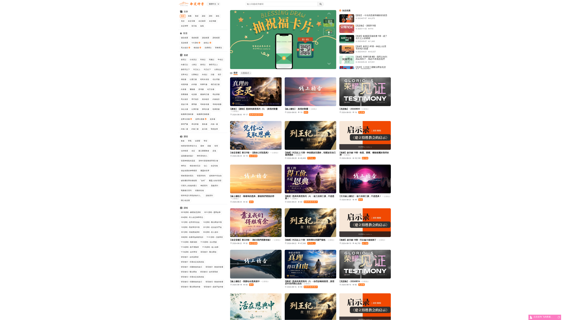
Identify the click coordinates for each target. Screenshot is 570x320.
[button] (329, 63)
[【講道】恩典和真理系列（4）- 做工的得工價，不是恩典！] (310, 179)
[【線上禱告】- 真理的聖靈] (310, 91)
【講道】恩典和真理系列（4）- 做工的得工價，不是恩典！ (309, 197)
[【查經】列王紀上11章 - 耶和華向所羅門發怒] (310, 222)
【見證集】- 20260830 (349, 109)
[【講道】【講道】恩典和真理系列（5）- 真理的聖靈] (256, 91)
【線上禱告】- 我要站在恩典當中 (244, 281)
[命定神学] (191, 4)
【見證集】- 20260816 (349, 281)
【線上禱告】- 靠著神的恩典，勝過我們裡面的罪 (251, 196)
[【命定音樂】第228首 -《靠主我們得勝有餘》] (256, 222)
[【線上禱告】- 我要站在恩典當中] (256, 264)
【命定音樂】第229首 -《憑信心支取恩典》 (249, 152)
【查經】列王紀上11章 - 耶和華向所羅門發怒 (305, 240)
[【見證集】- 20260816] (365, 264)
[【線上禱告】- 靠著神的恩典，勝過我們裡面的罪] (256, 179)
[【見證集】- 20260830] (365, 91)
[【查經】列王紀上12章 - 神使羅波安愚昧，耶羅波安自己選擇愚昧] (310, 135)
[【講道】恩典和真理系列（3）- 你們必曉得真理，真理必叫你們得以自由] (310, 264)
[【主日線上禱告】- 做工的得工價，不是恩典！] (365, 179)
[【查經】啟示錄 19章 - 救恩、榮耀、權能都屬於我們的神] (365, 135)
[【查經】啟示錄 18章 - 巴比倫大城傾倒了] (365, 222)
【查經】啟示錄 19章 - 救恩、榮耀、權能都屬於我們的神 (364, 153)
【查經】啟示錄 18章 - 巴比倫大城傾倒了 (358, 240)
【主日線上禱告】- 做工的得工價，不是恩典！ (360, 196)
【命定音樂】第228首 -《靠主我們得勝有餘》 (250, 240)
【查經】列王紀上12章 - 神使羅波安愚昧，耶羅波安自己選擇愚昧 (310, 153)
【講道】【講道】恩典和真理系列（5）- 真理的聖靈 (253, 109)
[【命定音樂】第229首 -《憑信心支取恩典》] (256, 135)
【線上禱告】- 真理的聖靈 (296, 109)
